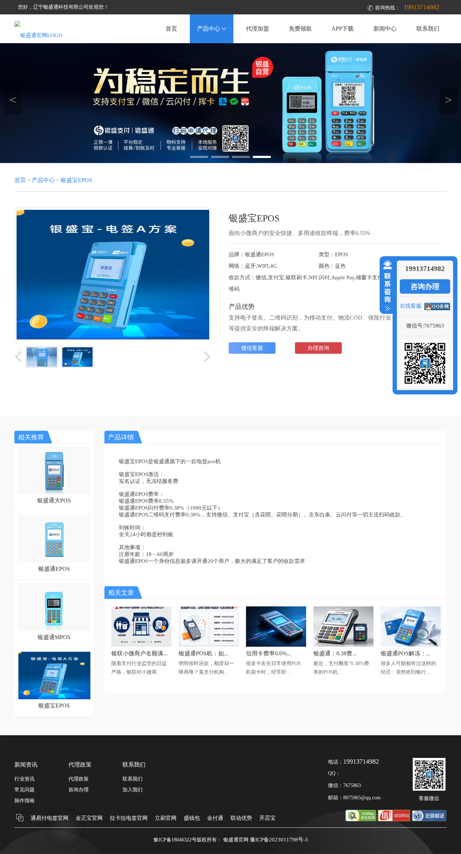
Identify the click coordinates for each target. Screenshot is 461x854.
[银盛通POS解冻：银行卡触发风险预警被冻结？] (411, 645)
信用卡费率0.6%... (268, 653)
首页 (171, 29)
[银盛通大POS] (52, 492)
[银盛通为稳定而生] (230, 103)
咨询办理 (425, 286)
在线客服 (410, 306)
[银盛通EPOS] (52, 561)
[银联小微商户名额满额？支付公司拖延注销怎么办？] (141, 645)
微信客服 (252, 348)
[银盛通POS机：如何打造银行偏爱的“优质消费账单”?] (209, 645)
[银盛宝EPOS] (52, 697)
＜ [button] (12, 99)
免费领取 (300, 29)
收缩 (386, 286)
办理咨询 (318, 348)
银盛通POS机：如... (203, 653)
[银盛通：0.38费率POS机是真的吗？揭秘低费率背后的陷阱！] (343, 645)
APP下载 (342, 29)
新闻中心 (385, 29)
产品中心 (208, 29)
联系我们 (427, 29)
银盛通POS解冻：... (405, 653)
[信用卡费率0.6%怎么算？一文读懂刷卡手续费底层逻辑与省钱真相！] (276, 645)
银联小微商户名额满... (139, 653)
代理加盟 (257, 29)
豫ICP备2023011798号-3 (279, 839)
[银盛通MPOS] (52, 629)
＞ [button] (448, 99)
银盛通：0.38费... (335, 653)
